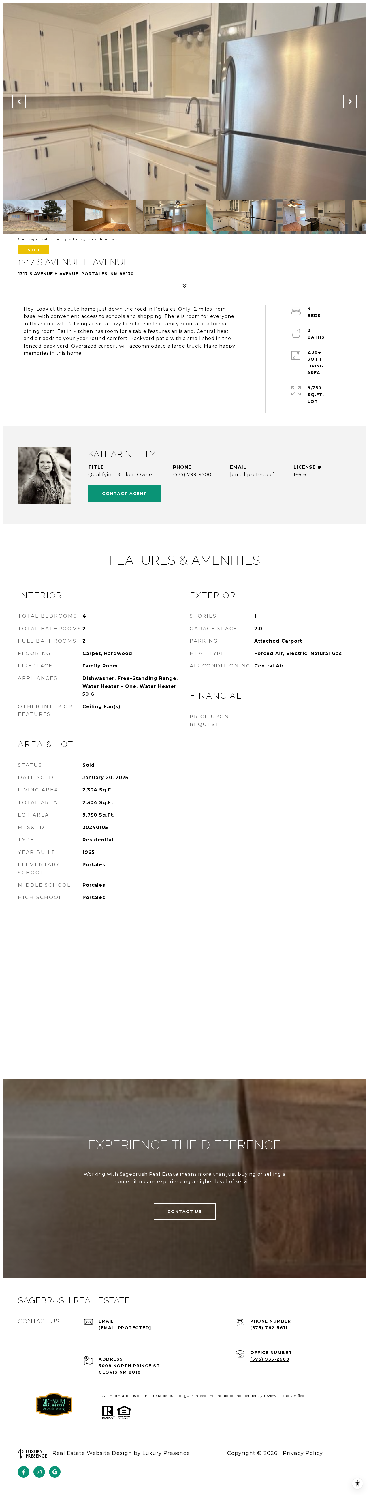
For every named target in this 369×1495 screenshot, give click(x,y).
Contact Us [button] (184, 1211)
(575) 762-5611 (268, 1327)
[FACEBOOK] (23, 1472)
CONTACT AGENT (124, 493)
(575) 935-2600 (269, 1359)
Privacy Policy (303, 1453)
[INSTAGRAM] (39, 1472)
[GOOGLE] (55, 1472)
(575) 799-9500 (192, 474)
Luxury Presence (166, 1453)
